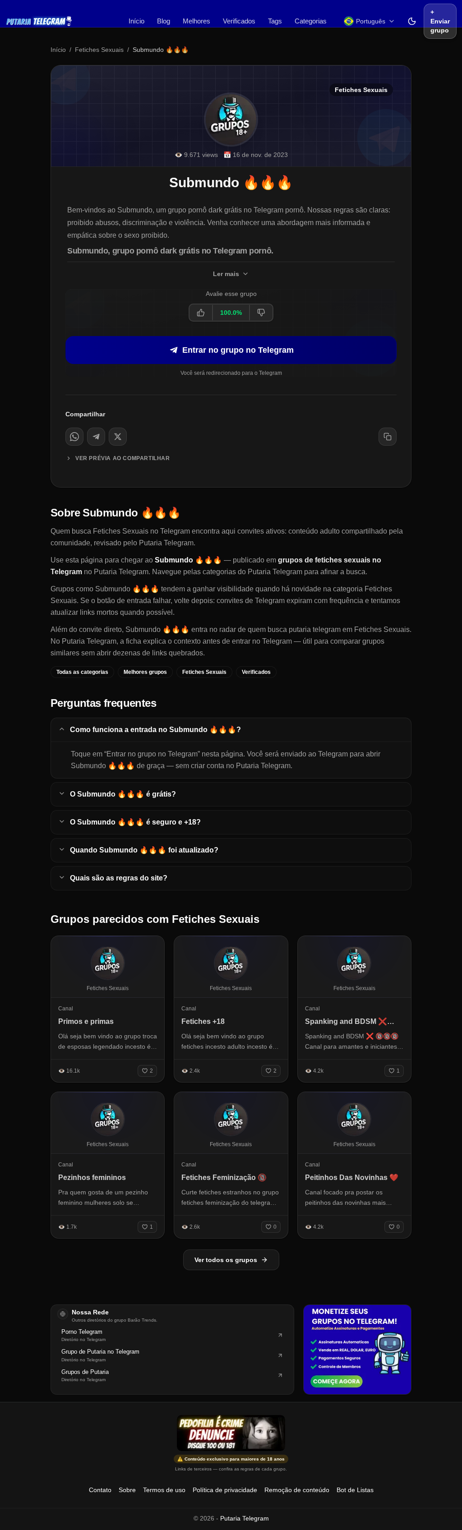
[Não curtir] (261, 312)
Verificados (239, 21)
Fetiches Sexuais (99, 49)
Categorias (311, 21)
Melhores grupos (145, 672)
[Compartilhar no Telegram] (96, 437)
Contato (100, 1489)
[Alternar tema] (412, 21)
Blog (163, 21)
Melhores (196, 21)
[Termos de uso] (231, 1433)
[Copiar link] (388, 437)
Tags (275, 21)
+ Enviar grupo (440, 21)
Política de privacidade (225, 1489)
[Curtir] (201, 312)
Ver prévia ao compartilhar (122, 458)
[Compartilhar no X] (118, 437)
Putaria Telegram (244, 1518)
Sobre (127, 1489)
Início (136, 21)
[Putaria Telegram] (39, 21)
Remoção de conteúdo (296, 1489)
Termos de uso (164, 1489)
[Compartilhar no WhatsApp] (74, 437)
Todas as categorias (82, 672)
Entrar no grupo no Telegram (238, 350)
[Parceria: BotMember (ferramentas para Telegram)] (357, 1349)
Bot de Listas (355, 1489)
